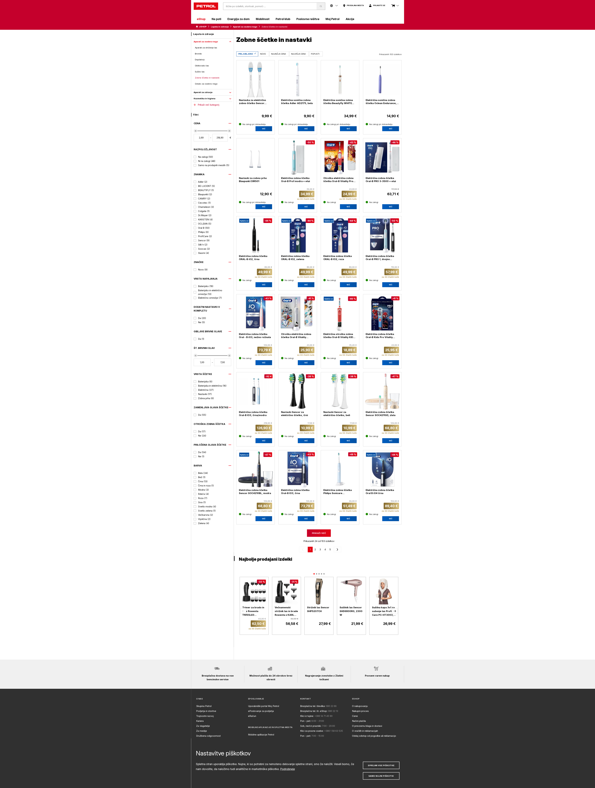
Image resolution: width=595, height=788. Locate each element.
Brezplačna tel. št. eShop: (313, 711)
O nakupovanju (360, 706)
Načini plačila (359, 720)
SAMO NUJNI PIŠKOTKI (381, 776)
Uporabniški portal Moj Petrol (263, 706)
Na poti (216, 19)
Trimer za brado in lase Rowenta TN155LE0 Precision (253, 611)
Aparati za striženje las (206, 47)
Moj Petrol (332, 19)
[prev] (303, 549)
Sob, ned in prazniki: (310, 725)
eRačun (252, 716)
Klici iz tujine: (307, 716)
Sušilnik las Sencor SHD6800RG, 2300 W (351, 611)
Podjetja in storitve (206, 711)
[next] (337, 549)
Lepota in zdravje (220, 26)
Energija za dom (238, 19)
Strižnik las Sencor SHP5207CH (318, 609)
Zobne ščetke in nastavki (207, 77)
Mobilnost (262, 19)
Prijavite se (379, 5)
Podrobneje (287, 769)
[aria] (201, 27)
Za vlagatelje (203, 725)
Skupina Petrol (204, 706)
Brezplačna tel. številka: (312, 706)
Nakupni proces (360, 711)
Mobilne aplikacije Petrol (261, 734)
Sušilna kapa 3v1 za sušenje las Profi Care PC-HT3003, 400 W (383, 611)
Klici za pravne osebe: (312, 730)
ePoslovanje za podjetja (261, 711)
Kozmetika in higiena (204, 98)
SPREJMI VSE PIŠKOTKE (381, 765)
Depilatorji (200, 59)
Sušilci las (200, 71)
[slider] (195, 131)
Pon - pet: (305, 720)
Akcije (350, 19)
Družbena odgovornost (208, 735)
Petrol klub (283, 19)
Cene (355, 716)
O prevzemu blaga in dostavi (367, 725)
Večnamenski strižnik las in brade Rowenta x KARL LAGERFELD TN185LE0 (286, 611)
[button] (243, 611)
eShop (201, 19)
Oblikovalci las (202, 65)
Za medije (201, 730)
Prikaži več (319, 533)
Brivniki (198, 53)
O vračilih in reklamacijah (365, 730)
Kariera (200, 720)
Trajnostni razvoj (205, 716)
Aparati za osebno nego (245, 26)
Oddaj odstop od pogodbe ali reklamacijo (374, 735)
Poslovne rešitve (307, 19)
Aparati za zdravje (203, 92)
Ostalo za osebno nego (206, 83)
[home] (206, 6)
